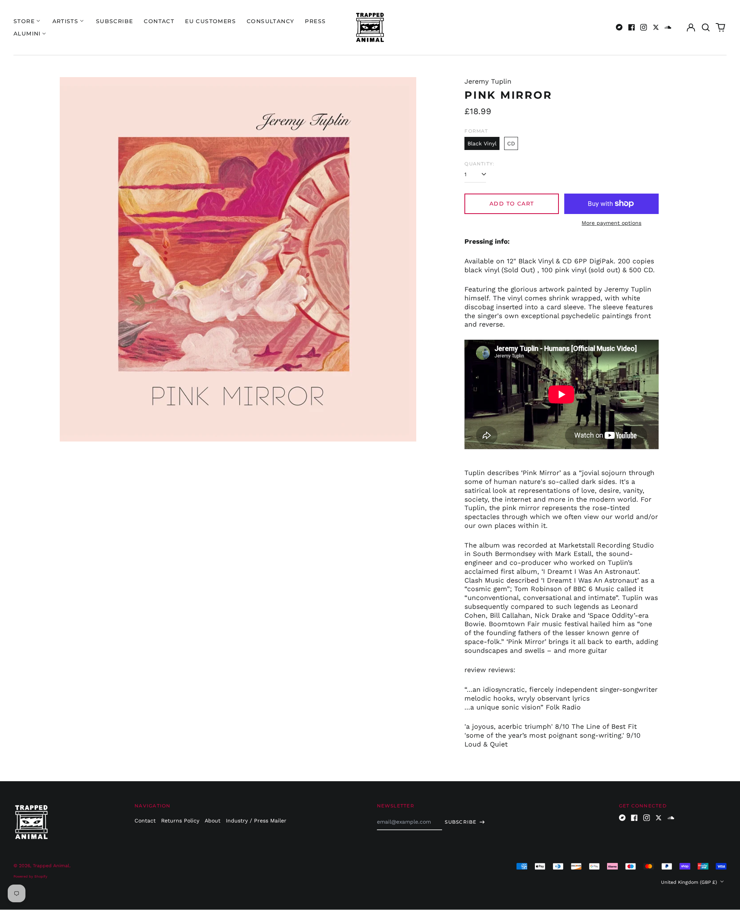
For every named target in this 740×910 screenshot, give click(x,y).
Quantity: (479, 164)
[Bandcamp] (619, 27)
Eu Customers (210, 21)
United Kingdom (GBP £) (689, 882)
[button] (706, 27)
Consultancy (270, 21)
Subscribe (114, 21)
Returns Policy (180, 820)
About (212, 820)
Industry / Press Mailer (256, 820)
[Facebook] (631, 27)
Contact (159, 21)
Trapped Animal (51, 865)
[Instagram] (643, 27)
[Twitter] (656, 27)
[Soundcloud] (667, 27)
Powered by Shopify (30, 876)
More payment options (611, 223)
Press (315, 21)
